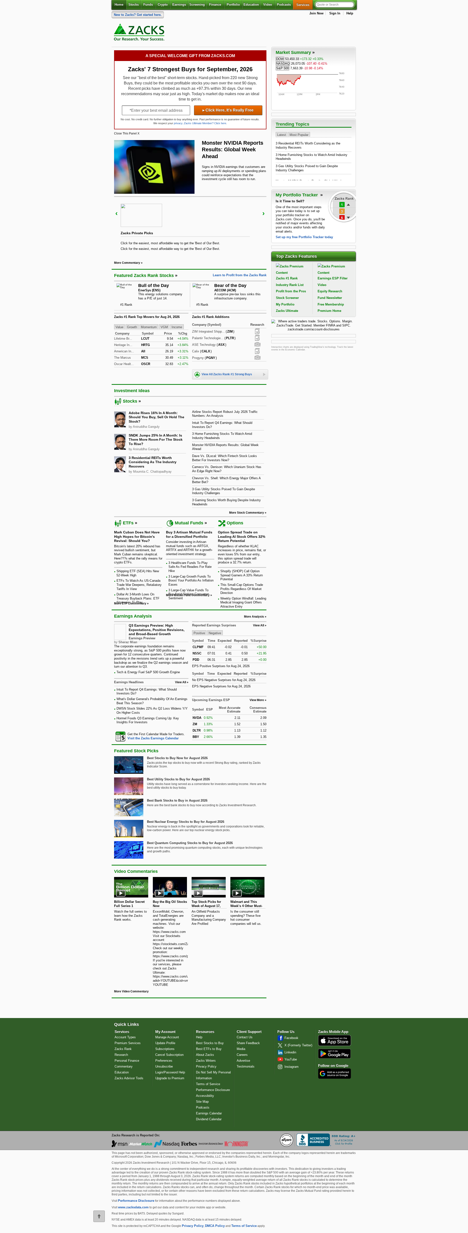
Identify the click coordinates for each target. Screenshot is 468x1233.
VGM (164, 327)
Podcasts (284, 4)
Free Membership (331, 304)
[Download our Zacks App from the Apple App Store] (334, 1045)
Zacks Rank (123, 1049)
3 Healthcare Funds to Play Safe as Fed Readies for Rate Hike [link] (190, 567)
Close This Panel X (126, 133)
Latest (281, 134)
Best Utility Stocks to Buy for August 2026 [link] (178, 779)
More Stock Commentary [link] (246, 512)
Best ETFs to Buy (209, 1049)
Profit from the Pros (291, 291)
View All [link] (180, 682)
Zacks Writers (206, 1060)
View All (258, 625)
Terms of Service (208, 1084)
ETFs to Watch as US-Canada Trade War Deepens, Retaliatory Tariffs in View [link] (139, 585)
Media (241, 1049)
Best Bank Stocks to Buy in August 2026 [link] (177, 800)
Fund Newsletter (330, 298)
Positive (199, 633)
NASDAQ (283, 63)
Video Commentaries (136, 871)
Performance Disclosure (213, 1090)
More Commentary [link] (127, 263)
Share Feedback (248, 1043)
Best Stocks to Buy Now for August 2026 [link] (177, 758)
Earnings (179, 4)
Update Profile (165, 1043)
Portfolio (233, 4)
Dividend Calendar (209, 1119)
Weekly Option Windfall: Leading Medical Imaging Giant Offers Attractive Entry (243, 602)
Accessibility (205, 1096)
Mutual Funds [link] (189, 522)
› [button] (263, 213)
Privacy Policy (206, 1066)
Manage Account (167, 1037)
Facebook (291, 1038)
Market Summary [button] (293, 52)
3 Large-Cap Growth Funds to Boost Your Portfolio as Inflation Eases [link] (191, 580)
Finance (215, 4)
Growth (132, 327)
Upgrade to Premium (169, 1078)
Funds (148, 4)
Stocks (133, 4)
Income (177, 327)
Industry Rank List (289, 285)
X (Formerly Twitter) (298, 1045)
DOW (280, 59)
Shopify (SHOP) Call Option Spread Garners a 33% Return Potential (241, 575)
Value (119, 327)
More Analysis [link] (254, 616)
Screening (197, 4)
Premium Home (329, 311)
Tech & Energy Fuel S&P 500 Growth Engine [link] (148, 672)
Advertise (243, 1060)
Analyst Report (257, 331)
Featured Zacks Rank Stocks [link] (144, 275)
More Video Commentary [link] (131, 991)
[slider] (190, 225)
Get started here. (138, 15)
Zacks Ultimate (287, 311)
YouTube (290, 1059)
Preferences (163, 1060)
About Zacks (205, 1055)
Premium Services (128, 1043)
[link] (140, 33)
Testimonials (245, 1066)
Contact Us (245, 1037)
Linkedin (290, 1052)
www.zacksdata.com (133, 1207)
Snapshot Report (257, 344)
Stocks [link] (130, 401)
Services (304, 5)
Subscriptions (165, 1049)
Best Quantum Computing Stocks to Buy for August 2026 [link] (190, 843)
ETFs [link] (128, 522)
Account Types (125, 1037)
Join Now (316, 13)
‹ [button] (116, 213)
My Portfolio (285, 304)
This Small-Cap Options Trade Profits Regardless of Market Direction (241, 589)
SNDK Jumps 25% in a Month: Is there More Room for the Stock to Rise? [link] (156, 439)
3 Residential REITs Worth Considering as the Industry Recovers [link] (152, 462)
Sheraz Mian (127, 642)
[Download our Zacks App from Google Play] (334, 1054)
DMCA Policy (215, 1226)
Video (267, 4)
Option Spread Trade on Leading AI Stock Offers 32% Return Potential (241, 536)
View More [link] (257, 700)
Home (119, 4)
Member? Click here (205, 123)
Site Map (202, 1101)
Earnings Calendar (209, 1113)
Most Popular (299, 134)
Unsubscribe (164, 1066)
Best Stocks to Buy (210, 1043)
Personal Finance (127, 1060)
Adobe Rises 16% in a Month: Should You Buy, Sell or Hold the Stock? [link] (156, 417)
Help (349, 13)
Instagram (291, 1067)
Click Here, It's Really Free (228, 110)
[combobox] (151, 736)
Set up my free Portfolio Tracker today (304, 237)
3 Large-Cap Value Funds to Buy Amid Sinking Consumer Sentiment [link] (188, 594)
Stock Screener (287, 298)
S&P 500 (282, 68)
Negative (215, 633)
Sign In (334, 13)
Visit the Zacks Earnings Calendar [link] (153, 738)
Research (121, 1055)
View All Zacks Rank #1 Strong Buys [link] (227, 374)
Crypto (163, 4)
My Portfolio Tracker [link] (297, 195)
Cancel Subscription (169, 1055)
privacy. (178, 123)
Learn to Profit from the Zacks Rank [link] (239, 275)
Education (251, 4)
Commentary (124, 1066)
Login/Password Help (170, 1072)
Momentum (149, 327)
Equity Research (330, 291)
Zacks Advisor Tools (129, 1078)
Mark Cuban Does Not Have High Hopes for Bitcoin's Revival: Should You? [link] (137, 536)
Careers (242, 1055)
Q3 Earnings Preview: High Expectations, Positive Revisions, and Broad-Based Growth (157, 629)
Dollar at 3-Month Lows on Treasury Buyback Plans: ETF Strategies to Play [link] (138, 598)
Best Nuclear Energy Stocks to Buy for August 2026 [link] (185, 822)
